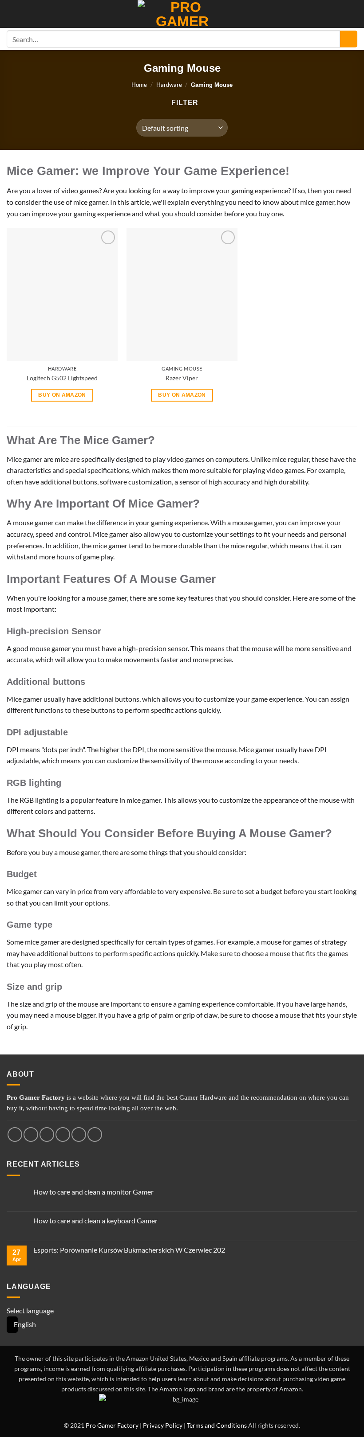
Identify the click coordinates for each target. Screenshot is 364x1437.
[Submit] (348, 39)
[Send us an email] (78, 1134)
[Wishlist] (352, 14)
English (10, 1325)
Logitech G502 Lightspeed (62, 378)
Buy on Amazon (62, 395)
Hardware (169, 84)
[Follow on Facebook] (15, 1134)
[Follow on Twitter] (62, 1134)
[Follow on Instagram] (31, 1134)
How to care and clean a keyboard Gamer (95, 1220)
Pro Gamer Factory (112, 1425)
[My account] (11, 14)
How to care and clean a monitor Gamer (93, 1191)
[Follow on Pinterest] (94, 1134)
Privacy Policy (162, 1425)
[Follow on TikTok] (47, 1134)
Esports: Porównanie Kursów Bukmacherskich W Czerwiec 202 (129, 1250)
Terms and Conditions (217, 1425)
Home (139, 84)
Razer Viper (182, 378)
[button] (181, 102)
